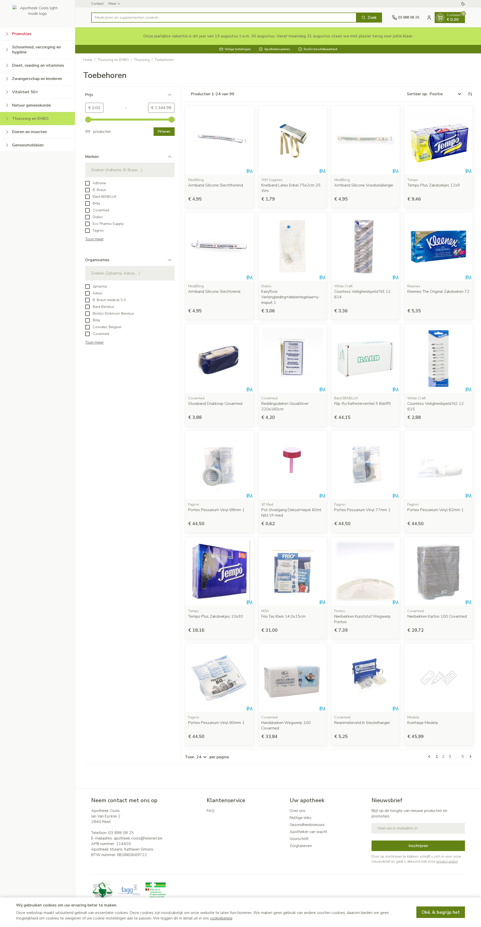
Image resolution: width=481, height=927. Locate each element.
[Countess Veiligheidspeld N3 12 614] (365, 246)
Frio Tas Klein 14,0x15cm (283, 616)
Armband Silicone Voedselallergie (363, 185)
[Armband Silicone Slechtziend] (219, 246)
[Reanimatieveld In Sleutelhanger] (365, 677)
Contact (97, 3)
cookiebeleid (221, 918)
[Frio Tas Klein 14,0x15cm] (292, 571)
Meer (112, 3)
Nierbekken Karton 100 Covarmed (437, 616)
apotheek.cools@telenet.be (138, 838)
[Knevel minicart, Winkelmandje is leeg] (440, 17)
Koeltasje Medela (422, 722)
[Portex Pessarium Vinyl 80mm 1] (219, 677)
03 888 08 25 (121, 833)
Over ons (297, 810)
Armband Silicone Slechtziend (214, 291)
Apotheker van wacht (308, 832)
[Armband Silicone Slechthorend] (219, 140)
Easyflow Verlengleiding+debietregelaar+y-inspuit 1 (290, 297)
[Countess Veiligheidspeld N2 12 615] (438, 358)
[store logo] (38, 14)
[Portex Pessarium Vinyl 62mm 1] (438, 465)
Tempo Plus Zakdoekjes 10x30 (215, 616)
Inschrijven (418, 846)
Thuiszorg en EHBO (113, 59)
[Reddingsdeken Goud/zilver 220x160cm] (292, 358)
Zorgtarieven (301, 846)
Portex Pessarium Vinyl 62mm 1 (435, 510)
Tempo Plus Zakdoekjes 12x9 (433, 185)
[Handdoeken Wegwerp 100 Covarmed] (292, 677)
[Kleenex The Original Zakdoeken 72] (438, 246)
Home (87, 59)
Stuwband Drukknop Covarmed (215, 403)
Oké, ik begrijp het (441, 912)
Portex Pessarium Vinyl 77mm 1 (362, 510)
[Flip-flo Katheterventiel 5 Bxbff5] (365, 358)
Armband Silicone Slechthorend (215, 185)
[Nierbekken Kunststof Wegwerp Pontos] (365, 571)
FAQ (210, 810)
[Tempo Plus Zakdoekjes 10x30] (219, 571)
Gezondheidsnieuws (307, 824)
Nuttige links (300, 817)
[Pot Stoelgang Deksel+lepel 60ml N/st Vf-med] (292, 465)
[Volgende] (469, 756)
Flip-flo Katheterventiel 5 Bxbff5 (362, 403)
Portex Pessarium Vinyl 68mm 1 (216, 510)
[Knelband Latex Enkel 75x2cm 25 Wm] (292, 140)
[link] (430, 756)
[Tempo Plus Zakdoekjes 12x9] (438, 140)
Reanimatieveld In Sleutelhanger (362, 722)
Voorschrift (299, 839)
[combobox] (223, 18)
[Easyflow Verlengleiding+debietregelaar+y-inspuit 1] (292, 246)
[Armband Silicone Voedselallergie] (365, 140)
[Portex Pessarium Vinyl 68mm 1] (219, 465)
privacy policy (447, 861)
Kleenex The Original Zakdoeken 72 (438, 291)
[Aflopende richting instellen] (470, 94)
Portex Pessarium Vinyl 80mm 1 (216, 722)
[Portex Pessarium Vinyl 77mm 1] (365, 465)
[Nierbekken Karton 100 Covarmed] (438, 571)
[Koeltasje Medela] (438, 677)
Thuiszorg (142, 59)
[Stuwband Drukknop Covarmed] (219, 358)
